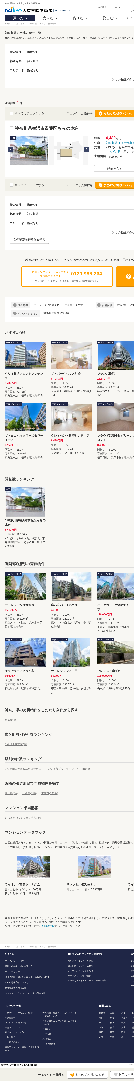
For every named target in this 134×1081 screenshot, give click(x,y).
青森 (101, 1017)
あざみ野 (115, 151)
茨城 (112, 1017)
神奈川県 (112, 143)
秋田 (101, 1032)
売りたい (50, 18)
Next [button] (86, 149)
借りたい (80, 18)
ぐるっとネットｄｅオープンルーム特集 (87, 980)
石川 (123, 1032)
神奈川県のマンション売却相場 (23, 817)
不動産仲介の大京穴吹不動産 (19, 1013)
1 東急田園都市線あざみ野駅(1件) (24, 768)
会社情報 (119, 7)
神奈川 (124, 1017)
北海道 (102, 1013)
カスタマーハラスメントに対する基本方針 (25, 993)
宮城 (101, 1027)
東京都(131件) (49, 793)
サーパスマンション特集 (79, 975)
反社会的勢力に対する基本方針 (20, 966)
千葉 (112, 1037)
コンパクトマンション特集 (80, 961)
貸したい (110, 18)
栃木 (112, 1022)
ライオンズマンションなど (80, 971)
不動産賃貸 (48, 926)
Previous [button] (10, 149)
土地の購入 (10, 1037)
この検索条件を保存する (29, 239)
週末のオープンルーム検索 (80, 966)
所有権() (10, 720)
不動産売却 (10, 1017)
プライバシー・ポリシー (16, 961)
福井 (123, 1037)
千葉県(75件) (29, 793)
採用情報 (102, 7)
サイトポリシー (12, 972)
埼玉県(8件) (11, 793)
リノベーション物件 (14, 1032)
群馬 (112, 1027)
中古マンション (12, 1027)
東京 (123, 1013)
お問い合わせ (48, 1043)
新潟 (123, 1022)
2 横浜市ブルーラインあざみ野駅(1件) (70, 768)
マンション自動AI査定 (15, 1022)
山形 (101, 1037)
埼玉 (112, 1032)
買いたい (20, 18)
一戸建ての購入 (12, 1042)
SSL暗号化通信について (16, 982)
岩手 (101, 1022)
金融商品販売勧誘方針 (15, 988)
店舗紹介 (46, 1029)
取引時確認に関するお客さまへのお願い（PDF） (28, 977)
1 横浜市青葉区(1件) (16, 744)
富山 (123, 1027)
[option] (29, 150)
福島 (112, 1013)
